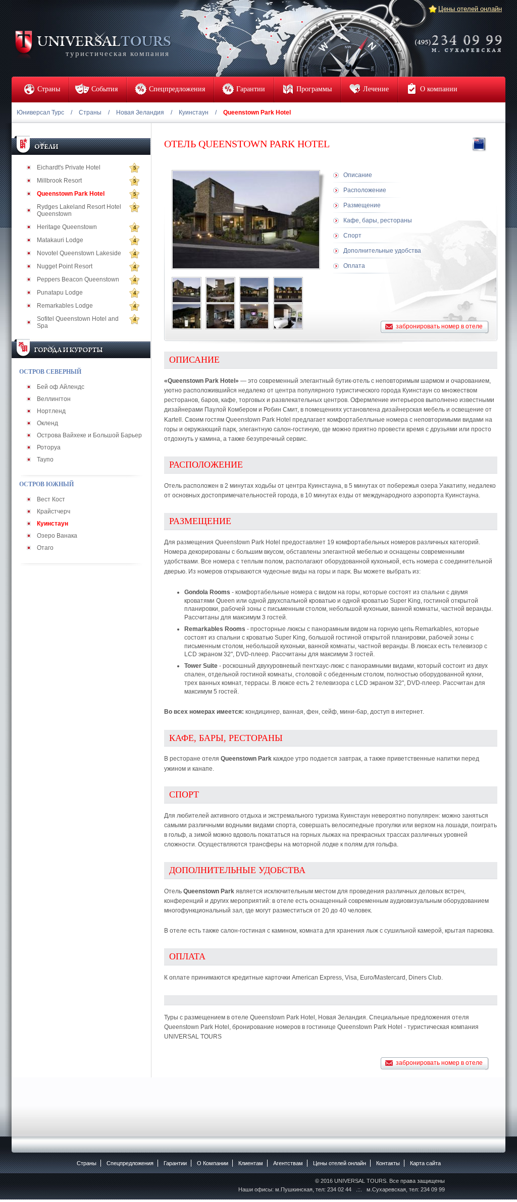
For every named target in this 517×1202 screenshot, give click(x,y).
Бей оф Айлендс (60, 386)
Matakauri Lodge (60, 240)
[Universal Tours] (92, 43)
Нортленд (51, 411)
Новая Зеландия (140, 112)
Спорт (352, 235)
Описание (357, 175)
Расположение (364, 190)
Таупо (45, 459)
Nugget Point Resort (64, 266)
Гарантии (175, 1163)
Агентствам (288, 1163)
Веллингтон (54, 399)
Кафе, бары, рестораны (377, 220)
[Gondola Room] (288, 316)
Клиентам (250, 1163)
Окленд (47, 423)
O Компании (212, 1163)
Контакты (388, 1163)
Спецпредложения (130, 1163)
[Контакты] (461, 37)
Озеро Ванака (57, 535)
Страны (90, 112)
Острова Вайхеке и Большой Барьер (89, 435)
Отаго (45, 547)
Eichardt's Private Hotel (68, 167)
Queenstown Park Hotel (71, 193)
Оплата (354, 265)
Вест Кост (51, 499)
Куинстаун (194, 112)
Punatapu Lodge (60, 292)
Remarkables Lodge (65, 305)
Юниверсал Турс (40, 112)
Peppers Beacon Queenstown (78, 279)
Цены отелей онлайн (470, 9)
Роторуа (49, 447)
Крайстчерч (53, 511)
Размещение (362, 205)
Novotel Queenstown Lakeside (79, 253)
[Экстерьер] (186, 290)
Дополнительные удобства (382, 250)
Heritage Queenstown (67, 227)
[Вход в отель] (186, 316)
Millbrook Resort (59, 180)
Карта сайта (425, 1163)
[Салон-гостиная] (220, 316)
